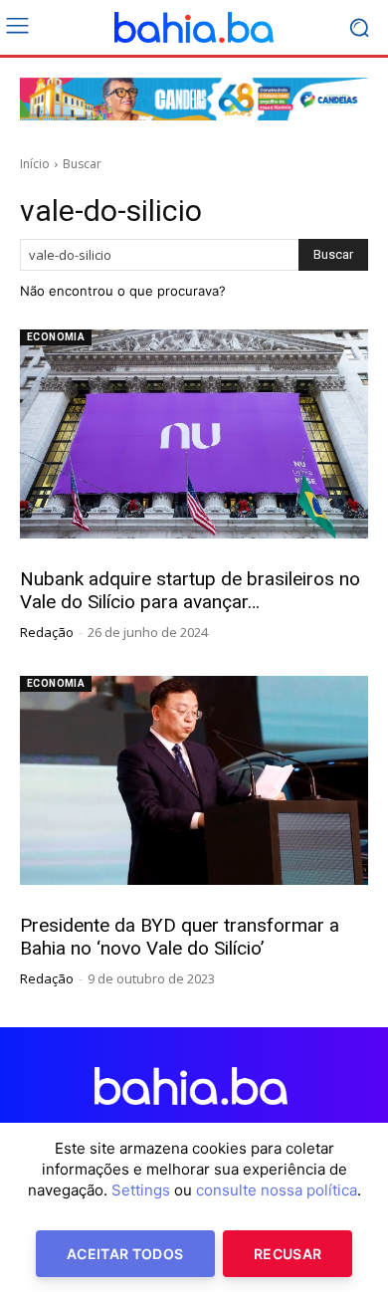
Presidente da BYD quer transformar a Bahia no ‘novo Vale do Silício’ (179, 937)
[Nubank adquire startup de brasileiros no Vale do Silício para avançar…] (194, 433)
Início (35, 163)
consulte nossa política (276, 1190)
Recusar (287, 1253)
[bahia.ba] (194, 28)
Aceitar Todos (125, 1253)
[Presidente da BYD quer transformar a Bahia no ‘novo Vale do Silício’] (194, 780)
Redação (47, 632)
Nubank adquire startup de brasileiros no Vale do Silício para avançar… (190, 590)
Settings (140, 1190)
